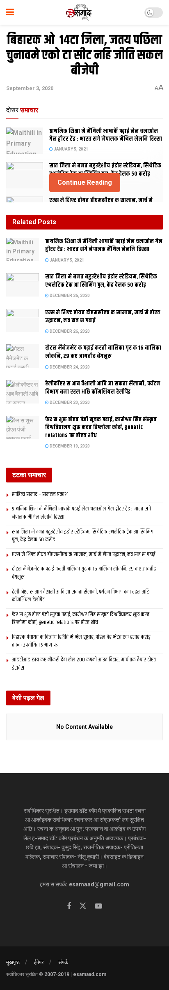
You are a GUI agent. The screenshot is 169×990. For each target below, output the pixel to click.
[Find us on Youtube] (98, 906)
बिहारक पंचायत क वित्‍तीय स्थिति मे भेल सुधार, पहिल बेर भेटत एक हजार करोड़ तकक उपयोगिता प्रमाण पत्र (81, 641)
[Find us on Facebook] (69, 906)
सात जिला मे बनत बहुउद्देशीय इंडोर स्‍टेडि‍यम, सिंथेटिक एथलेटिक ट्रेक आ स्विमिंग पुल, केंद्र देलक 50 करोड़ (105, 170)
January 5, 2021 (70, 149)
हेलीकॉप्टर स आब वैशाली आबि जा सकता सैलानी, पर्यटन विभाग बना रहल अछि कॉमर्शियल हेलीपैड (102, 387)
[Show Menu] (10, 12)
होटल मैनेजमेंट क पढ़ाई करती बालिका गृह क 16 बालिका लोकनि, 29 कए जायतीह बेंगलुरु (103, 352)
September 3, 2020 (29, 88)
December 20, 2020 (69, 402)
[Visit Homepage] (79, 12)
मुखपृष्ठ (13, 962)
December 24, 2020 (69, 367)
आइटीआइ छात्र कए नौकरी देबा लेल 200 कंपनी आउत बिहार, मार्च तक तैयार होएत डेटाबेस (84, 663)
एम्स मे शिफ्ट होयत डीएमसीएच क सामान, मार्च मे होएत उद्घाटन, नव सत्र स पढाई (102, 316)
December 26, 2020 (69, 295)
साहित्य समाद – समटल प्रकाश (40, 494)
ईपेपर (39, 962)
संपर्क (63, 962)
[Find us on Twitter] (83, 906)
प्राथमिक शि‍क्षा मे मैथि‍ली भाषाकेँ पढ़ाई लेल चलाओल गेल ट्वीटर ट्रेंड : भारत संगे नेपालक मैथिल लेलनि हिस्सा (105, 135)
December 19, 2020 (69, 446)
